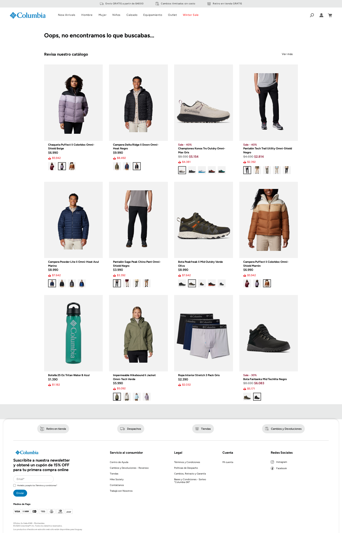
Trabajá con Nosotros (121, 490)
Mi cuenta (227, 462)
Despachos (134, 429)
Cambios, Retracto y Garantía (190, 473)
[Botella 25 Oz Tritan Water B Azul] (73, 333)
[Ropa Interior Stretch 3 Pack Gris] (203, 333)
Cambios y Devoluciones (286, 429)
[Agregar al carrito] (96, 365)
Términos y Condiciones (187, 462)
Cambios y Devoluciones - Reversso (129, 468)
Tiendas (206, 429)
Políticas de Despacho (186, 468)
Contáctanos (117, 485)
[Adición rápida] (96, 134)
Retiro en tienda (56, 429)
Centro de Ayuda (119, 462)
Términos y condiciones (46, 485)
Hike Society (117, 479)
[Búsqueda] (312, 15)
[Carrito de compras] (330, 15)
